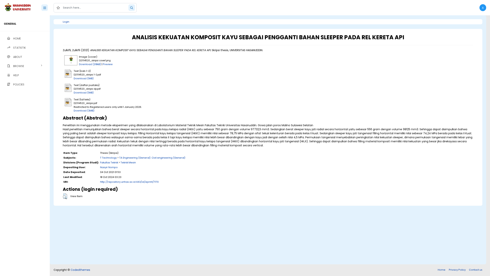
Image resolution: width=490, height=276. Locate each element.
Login (66, 21)
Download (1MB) (84, 78)
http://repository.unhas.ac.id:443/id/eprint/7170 (129, 181)
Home (441, 269)
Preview (108, 64)
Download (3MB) (84, 110)
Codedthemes (80, 270)
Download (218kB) (90, 64)
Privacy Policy (457, 269)
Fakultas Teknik (109, 162)
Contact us (475, 269)
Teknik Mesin (128, 162)
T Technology (108, 157)
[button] (482, 7)
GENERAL (10, 24)
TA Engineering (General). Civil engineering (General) (152, 157)
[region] (25, 145)
